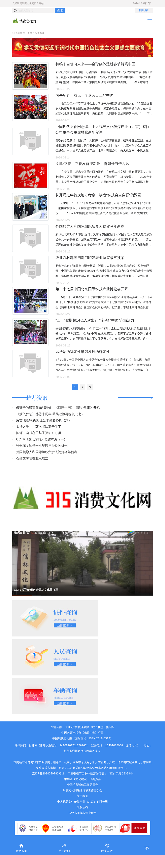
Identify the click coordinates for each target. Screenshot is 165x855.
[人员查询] (55, 657)
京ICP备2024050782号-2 (48, 773)
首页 (29, 33)
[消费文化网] (24, 20)
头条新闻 (39, 33)
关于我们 (82, 796)
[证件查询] (55, 618)
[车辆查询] (55, 696)
